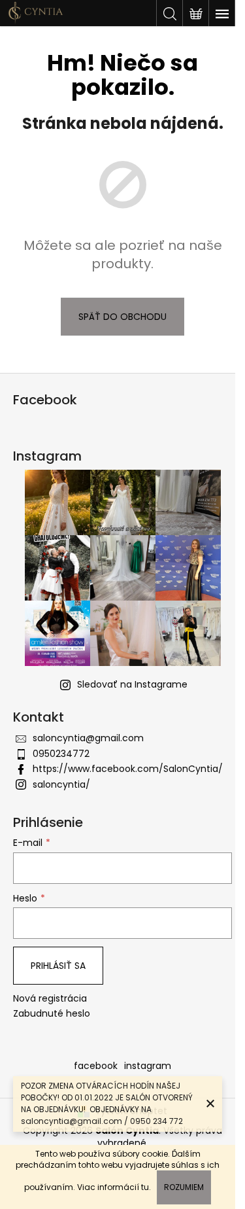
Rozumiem (184, 1187)
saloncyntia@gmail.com (88, 738)
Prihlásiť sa (58, 965)
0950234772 (61, 753)
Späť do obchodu (122, 316)
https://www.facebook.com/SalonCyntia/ (128, 768)
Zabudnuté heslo (51, 1014)
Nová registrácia (50, 998)
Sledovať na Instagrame (132, 684)
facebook (96, 1065)
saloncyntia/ (61, 784)
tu (145, 1187)
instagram (147, 1065)
